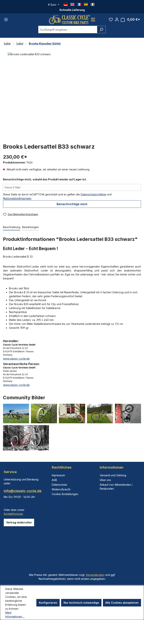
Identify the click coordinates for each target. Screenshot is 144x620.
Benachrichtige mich (72, 204)
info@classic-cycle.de (22, 491)
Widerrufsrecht (61, 489)
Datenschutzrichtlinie (93, 194)
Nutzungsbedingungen (17, 198)
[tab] (11, 227)
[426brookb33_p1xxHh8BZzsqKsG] (72, 92)
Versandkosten (95, 574)
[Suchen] (101, 29)
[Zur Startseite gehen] (72, 19)
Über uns (105, 480)
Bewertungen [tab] (30, 227)
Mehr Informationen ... (15, 614)
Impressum (58, 475)
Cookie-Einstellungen (65, 494)
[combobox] (67, 29)
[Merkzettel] (111, 19)
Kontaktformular (13, 513)
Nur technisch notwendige (81, 602)
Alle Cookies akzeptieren (122, 602)
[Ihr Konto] (117, 19)
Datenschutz (59, 484)
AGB (54, 480)
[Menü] (6, 19)
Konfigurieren (48, 602)
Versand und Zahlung (113, 475)
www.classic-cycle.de (16, 358)
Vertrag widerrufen (19, 522)
